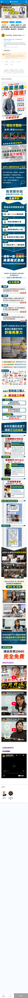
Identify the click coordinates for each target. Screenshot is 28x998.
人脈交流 (12, 61)
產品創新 (6, 64)
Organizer (3, 996)
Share (24, 4)
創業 (12, 64)
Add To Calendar (7, 40)
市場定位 (18, 61)
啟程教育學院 (6, 50)
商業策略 (6, 61)
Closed (21, 995)
